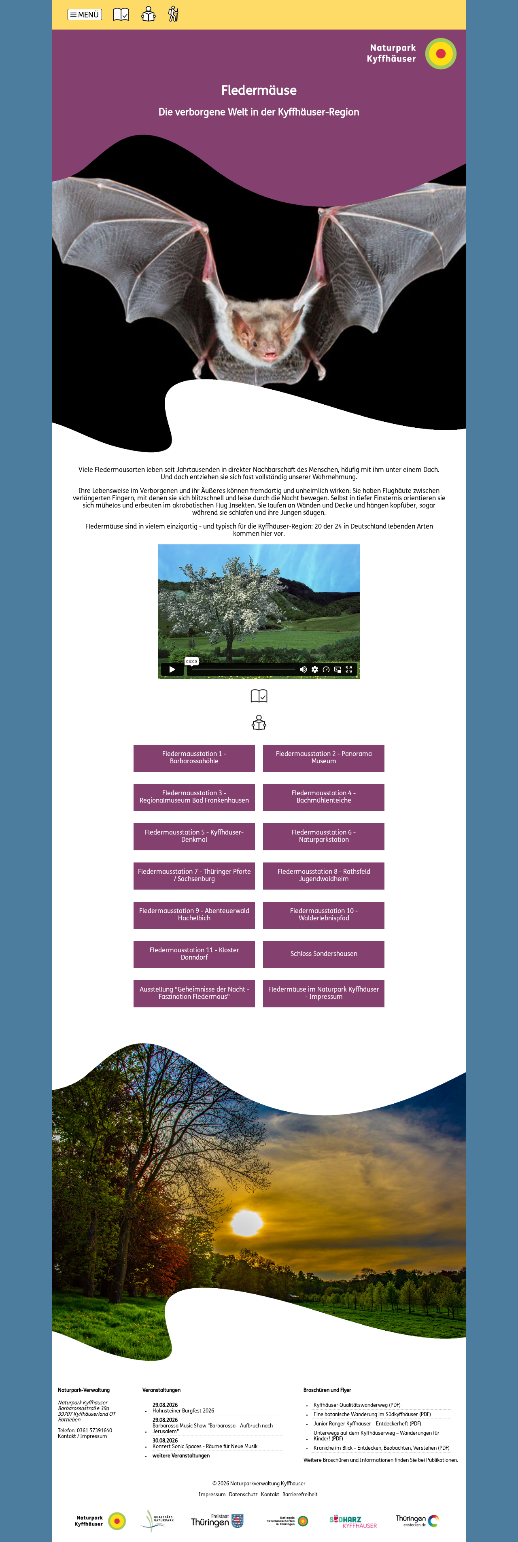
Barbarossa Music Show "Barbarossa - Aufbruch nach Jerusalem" (213, 1426)
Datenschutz (243, 1494)
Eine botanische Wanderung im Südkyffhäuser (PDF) (372, 1414)
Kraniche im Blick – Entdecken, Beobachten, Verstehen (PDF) (382, 1448)
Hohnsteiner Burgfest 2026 (183, 1408)
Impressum (212, 1494)
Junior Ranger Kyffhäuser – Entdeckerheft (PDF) (367, 1424)
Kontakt (270, 1494)
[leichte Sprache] (148, 13)
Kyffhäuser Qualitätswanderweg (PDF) (357, 1405)
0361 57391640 (94, 1431)
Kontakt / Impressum (82, 1436)
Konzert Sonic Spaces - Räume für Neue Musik (205, 1443)
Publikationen (441, 1460)
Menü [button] (88, 15)
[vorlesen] (121, 13)
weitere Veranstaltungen (181, 1456)
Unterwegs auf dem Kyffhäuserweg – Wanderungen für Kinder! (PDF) (376, 1436)
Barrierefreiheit (300, 1494)
